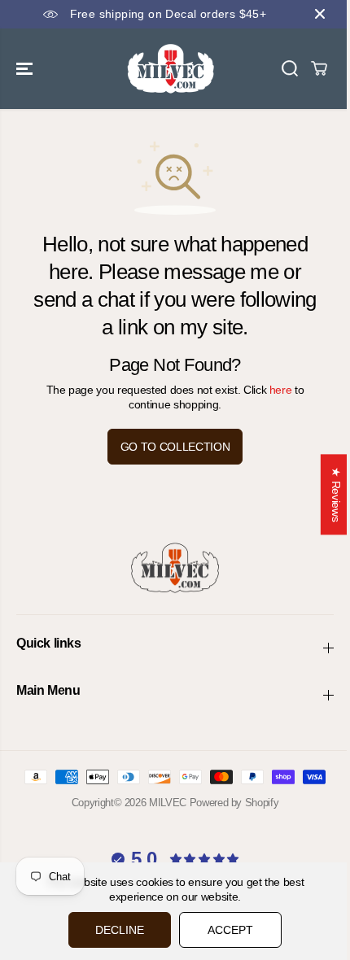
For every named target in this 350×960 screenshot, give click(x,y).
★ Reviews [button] (336, 494)
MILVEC (167, 802)
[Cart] (319, 68)
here (280, 389)
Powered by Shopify (234, 802)
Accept (230, 929)
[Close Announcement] (320, 14)
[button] (26, 68)
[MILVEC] (171, 68)
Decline (119, 929)
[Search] (289, 68)
